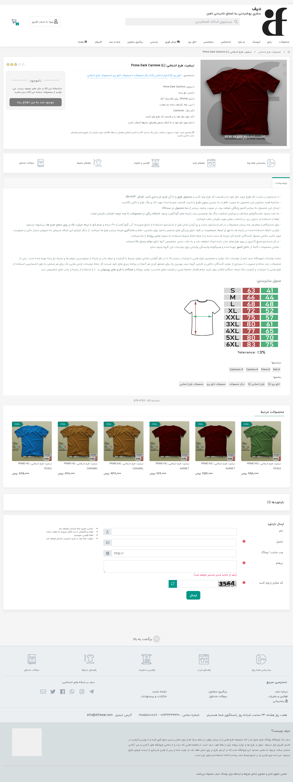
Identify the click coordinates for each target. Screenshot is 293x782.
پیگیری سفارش (135, 42)
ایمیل (279, 541)
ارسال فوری (171, 42)
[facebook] (62, 692)
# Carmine (252, 369)
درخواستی (209, 42)
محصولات (284, 42)
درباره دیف (281, 691)
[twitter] (52, 692)
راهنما (81, 42)
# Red (276, 369)
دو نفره (241, 42)
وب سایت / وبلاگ (272, 552)
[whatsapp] (72, 692)
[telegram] (91, 692)
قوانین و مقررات (278, 696)
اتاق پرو (192, 42)
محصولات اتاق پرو (122, 75)
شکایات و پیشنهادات (153, 696)
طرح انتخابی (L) (159, 75)
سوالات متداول (218, 696)
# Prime (265, 369)
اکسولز (98, 42)
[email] (43, 692)
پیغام (279, 563)
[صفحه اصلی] (288, 52)
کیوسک (256, 42)
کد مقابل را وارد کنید (271, 582)
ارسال (193, 595)
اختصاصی (226, 42)
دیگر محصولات (141, 75)
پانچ (269, 42)
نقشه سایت (159, 691)
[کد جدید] (173, 584)
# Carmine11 (236, 369)
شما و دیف (114, 42)
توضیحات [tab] (281, 182)
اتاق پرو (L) (175, 75)
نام (281, 530)
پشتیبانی (279, 701)
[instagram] (81, 692)
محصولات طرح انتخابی (269, 52)
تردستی (154, 42)
